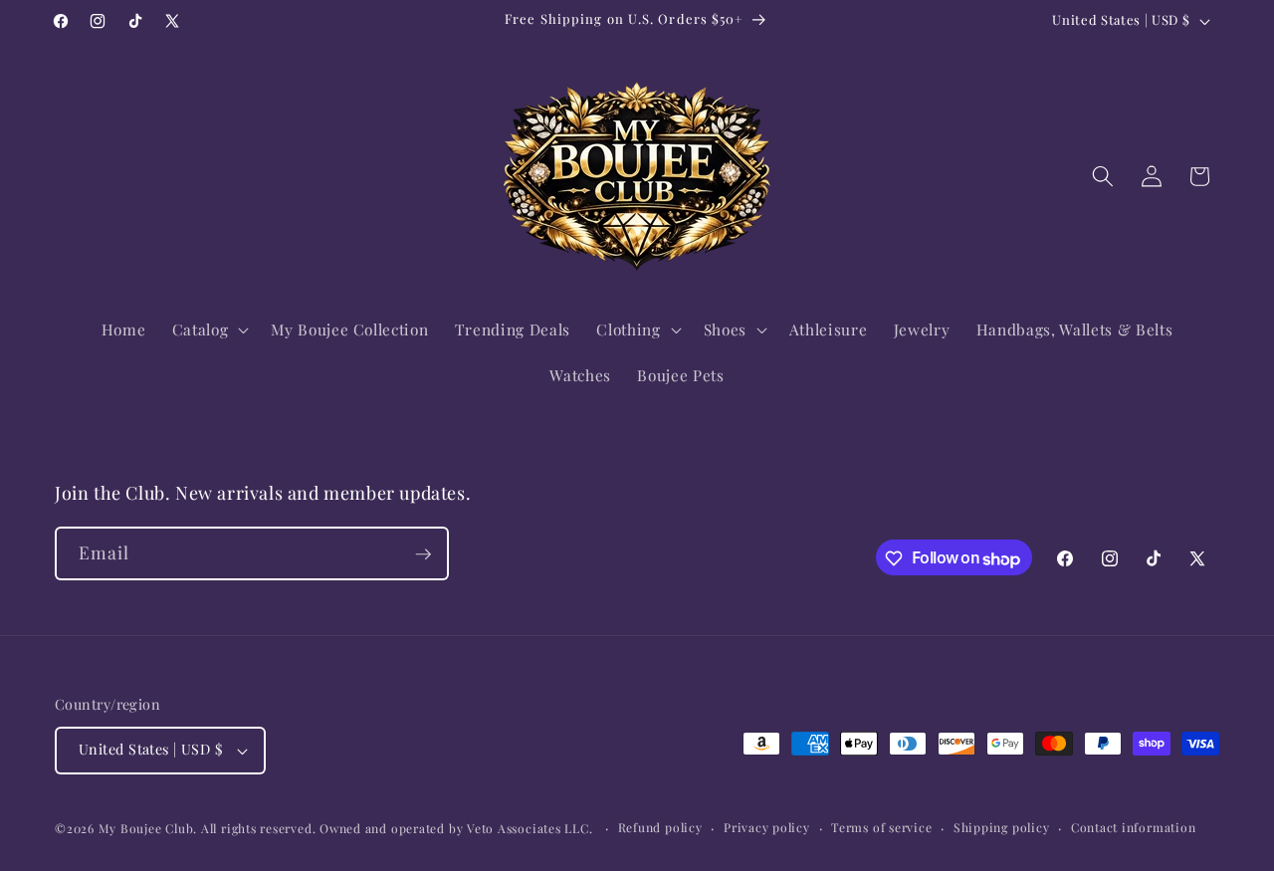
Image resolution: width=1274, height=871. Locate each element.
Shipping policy (1002, 827)
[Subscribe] (423, 554)
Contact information (1133, 827)
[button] (209, 329)
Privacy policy (767, 827)
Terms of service (881, 827)
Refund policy (660, 827)
